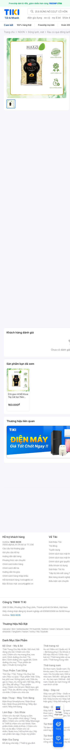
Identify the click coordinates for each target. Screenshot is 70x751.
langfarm (16, 631)
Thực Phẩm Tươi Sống (14, 670)
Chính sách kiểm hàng (12, 564)
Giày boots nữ (54, 699)
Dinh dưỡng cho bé (17, 657)
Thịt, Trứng (17, 674)
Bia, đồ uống (13, 684)
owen (52, 629)
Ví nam (46, 739)
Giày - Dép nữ (51, 690)
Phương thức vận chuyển (13, 560)
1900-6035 (15, 542)
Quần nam (61, 669)
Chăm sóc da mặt (10, 716)
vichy (32, 631)
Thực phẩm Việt (27, 676)
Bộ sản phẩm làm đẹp (19, 732)
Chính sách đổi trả (10, 568)
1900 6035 (15, 615)
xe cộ (47, 17)
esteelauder (23, 629)
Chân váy (63, 654)
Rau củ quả (12, 676)
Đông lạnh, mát (22, 679)
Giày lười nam (49, 710)
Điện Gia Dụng (10, 739)
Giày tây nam (64, 710)
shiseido (6, 631)
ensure (60, 629)
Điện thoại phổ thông (17, 704)
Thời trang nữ (51, 645)
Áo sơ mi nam (62, 671)
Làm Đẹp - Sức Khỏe (13, 712)
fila (37, 631)
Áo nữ (46, 649)
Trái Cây (6, 674)
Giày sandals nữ (59, 696)
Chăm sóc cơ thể (16, 721)
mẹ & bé (56, 17)
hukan (25, 631)
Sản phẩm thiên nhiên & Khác (18, 724)
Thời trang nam (52, 665)
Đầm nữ (54, 649)
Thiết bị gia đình (27, 743)
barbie (45, 629)
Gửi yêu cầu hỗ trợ (10, 552)
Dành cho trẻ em (16, 687)
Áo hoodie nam (56, 674)
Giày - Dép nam (52, 707)
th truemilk (35, 629)
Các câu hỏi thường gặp (13, 548)
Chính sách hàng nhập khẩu (15, 576)
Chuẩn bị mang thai (17, 665)
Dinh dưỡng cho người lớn (19, 660)
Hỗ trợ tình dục (26, 731)
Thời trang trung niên (59, 660)
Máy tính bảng (15, 706)
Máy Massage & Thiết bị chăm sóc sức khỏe (21, 722)
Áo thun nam (49, 669)
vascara (6, 629)
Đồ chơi (31, 649)
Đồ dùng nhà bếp (10, 743)
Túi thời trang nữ (52, 724)
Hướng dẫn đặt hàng (11, 556)
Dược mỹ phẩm (28, 734)
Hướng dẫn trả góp (11, 572)
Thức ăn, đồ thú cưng (17, 689)
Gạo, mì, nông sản (17, 682)
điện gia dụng (34, 17)
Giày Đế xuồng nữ (62, 701)
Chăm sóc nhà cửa (20, 692)
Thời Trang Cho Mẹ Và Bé (14, 649)
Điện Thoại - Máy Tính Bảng (18, 697)
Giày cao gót (49, 693)
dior (13, 629)
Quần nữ (63, 649)
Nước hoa (13, 731)
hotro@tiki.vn (26, 580)
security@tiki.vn (25, 583)
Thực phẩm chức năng (18, 718)
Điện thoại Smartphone (13, 701)
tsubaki (44, 631)
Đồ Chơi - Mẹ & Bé (12, 645)
